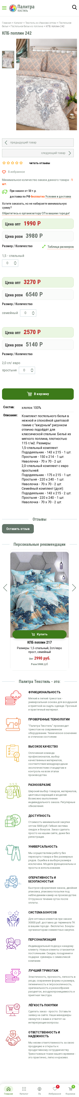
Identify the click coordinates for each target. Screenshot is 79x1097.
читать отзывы (39, 163)
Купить (42, 634)
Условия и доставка (58, 196)
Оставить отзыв (18, 529)
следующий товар (53, 153)
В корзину (41, 394)
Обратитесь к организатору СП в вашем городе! (36, 213)
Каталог (8, 8)
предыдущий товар (23, 142)
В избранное (16, 171)
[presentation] (5, 588)
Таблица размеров (60, 246)
